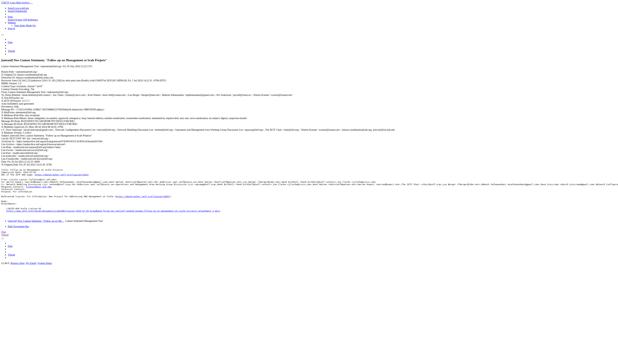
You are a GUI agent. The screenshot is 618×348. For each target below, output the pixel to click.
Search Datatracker (17, 11)
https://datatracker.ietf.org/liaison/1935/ (62, 175)
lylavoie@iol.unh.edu (39, 187)
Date (10, 42)
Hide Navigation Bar (18, 226)
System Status (45, 263)
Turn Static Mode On (25, 25)
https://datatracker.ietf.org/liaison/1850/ (143, 196)
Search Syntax (15, 19)
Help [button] (10, 16)
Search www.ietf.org (18, 8)
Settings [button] (12, 22)
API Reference (30, 19)
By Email (31, 263)
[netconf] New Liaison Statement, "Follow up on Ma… (36, 221)
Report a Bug (17, 263)
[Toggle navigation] (31, 3)
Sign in (11, 28)
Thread (11, 51)
